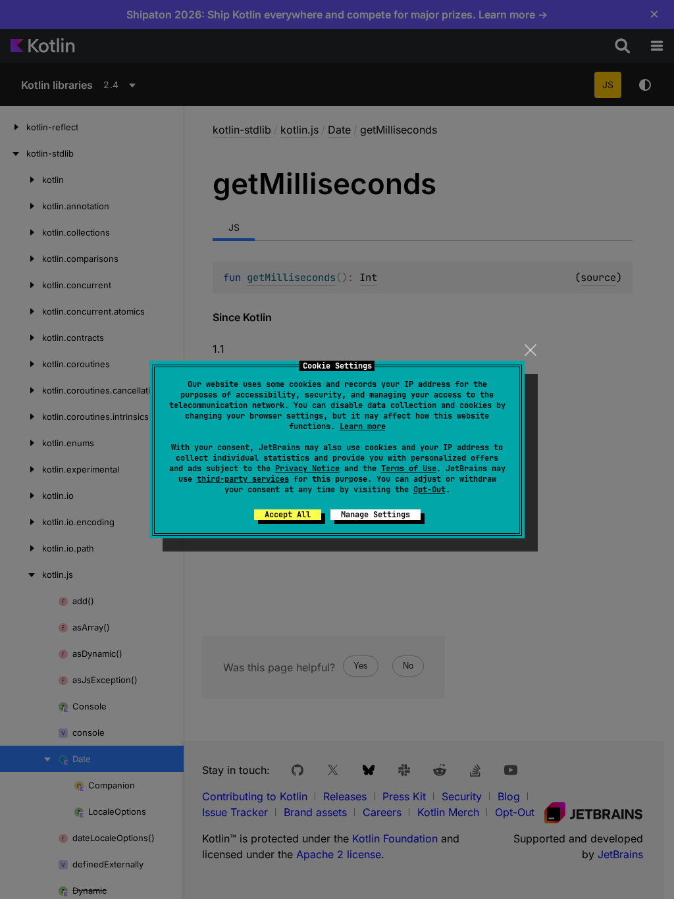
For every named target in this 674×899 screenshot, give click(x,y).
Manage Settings (375, 514)
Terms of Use (408, 468)
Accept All (288, 514)
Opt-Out (429, 489)
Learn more (363, 426)
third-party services (243, 479)
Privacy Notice (307, 468)
